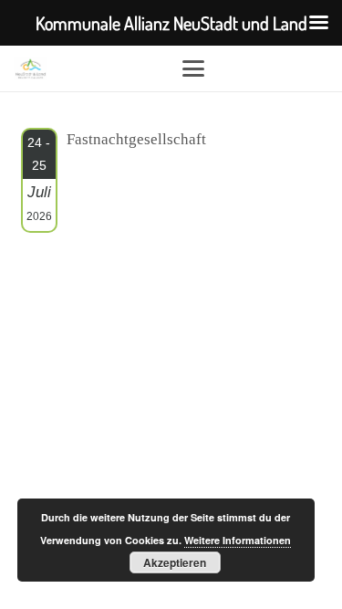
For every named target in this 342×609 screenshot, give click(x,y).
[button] (255, 68)
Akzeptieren (174, 562)
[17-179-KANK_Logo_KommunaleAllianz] (30, 68)
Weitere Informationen (237, 540)
